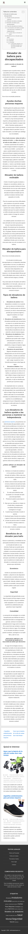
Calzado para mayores (9, 824)
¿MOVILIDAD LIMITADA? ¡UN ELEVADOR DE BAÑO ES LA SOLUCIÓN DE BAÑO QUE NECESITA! (16, 45)
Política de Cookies (14, 856)
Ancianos (8, 898)
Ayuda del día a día (15, 901)
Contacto (14, 864)
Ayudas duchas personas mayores (13, 18)
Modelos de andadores (10, 782)
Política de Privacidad (14, 853)
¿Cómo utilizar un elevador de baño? (15, 33)
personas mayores (10, 421)
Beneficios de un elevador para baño (14, 36)
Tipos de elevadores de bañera (14, 26)
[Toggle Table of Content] (22, 12)
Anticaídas (8, 901)
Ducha (21, 906)
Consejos (17, 906)
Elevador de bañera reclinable (14, 21)
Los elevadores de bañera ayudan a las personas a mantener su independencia (15, 29)
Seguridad (11, 40)
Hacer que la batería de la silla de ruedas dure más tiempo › (18, 733)
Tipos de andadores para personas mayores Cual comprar (14, 878)
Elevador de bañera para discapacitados (10, 15)
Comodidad (11, 42)
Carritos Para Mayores (16, 780)
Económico (11, 39)
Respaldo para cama (13, 915)
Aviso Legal (14, 861)
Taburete (12, 922)
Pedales (7, 915)
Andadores (6, 780)
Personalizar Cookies (14, 858)
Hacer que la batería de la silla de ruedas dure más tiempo (13, 753)
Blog (17, 776)
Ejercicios (11, 909)
